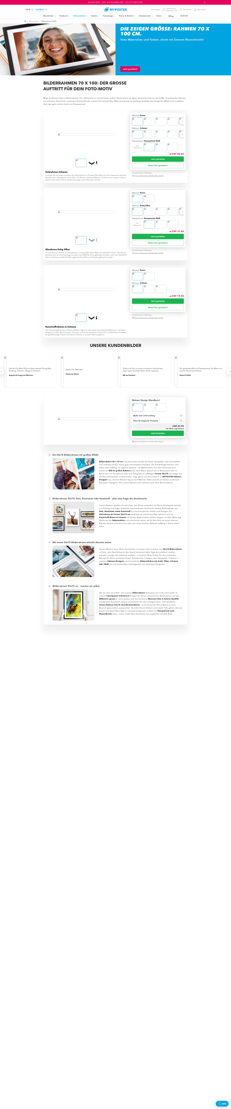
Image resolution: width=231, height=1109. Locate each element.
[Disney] (172, 16)
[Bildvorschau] (87, 134)
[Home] (115, 9)
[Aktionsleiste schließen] (204, 2)
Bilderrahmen (34, 21)
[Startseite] (25, 21)
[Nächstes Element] (183, 121)
